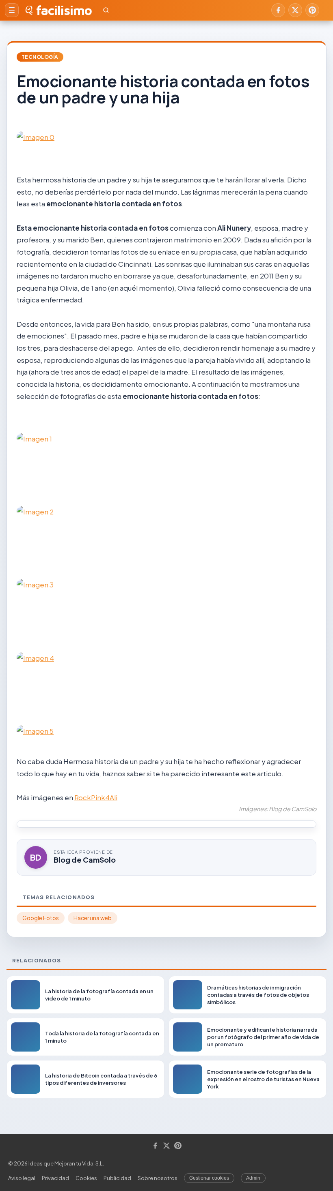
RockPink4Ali (95, 797)
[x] (295, 10)
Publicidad (117, 1178)
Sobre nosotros (157, 1178)
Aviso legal (21, 1178)
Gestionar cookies (209, 1178)
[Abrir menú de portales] (12, 10)
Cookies (86, 1178)
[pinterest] (312, 10)
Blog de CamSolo (85, 859)
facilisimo (64, 10)
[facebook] (278, 10)
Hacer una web (93, 918)
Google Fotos (40, 918)
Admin (253, 1178)
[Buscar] (106, 10)
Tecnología (40, 57)
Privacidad (55, 1178)
